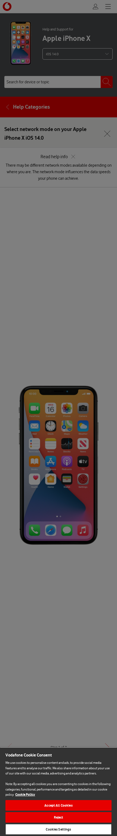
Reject (58, 817)
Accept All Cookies (58, 805)
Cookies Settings (58, 829)
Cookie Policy (25, 794)
